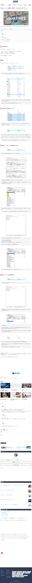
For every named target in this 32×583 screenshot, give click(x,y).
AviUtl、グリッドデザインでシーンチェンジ (26, 390)
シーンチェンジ (13, 536)
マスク (14, 576)
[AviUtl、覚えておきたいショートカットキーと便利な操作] (29, 505)
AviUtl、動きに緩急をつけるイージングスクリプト (10, 447)
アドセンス (19, 534)
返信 (29, 414)
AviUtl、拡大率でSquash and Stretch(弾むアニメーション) (4, 390)
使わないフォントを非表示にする (6, 39)
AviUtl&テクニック (15, 5)
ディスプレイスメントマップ (16, 575)
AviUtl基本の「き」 (9, 5)
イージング (24, 534)
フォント (26, 575)
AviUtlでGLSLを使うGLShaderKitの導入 (6, 499)
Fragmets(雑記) (8, 577)
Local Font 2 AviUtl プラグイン (5, 28)
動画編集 (18, 576)
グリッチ (8, 536)
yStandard (14, 534)
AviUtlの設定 (3, 534)
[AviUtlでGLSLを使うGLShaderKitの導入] (29, 500)
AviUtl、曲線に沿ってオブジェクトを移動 (16, 399)
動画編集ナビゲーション (3, 5)
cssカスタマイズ (9, 534)
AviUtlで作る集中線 (24, 399)
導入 (2, 36)
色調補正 (22, 576)
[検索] (30, 467)
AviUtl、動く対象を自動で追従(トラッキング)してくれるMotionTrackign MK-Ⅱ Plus (13, 485)
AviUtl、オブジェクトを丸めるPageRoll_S (6, 494)
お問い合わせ (25, 5)
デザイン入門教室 (4, 520)
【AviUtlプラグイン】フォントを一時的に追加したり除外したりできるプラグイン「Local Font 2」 (14, 29)
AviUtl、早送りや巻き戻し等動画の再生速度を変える (21, 447)
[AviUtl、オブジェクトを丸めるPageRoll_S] (29, 496)
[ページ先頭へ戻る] (2, 553)
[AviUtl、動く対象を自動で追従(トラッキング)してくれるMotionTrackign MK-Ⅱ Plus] (29, 486)
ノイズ (22, 575)
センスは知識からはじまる (6, 511)
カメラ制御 (3, 536)
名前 (1, 431)
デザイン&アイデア (20, 5)
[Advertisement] (8, 365)
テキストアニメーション (25, 536)
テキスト (18, 536)
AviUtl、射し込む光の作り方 (4, 399)
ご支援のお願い (29, 5)
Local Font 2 (3, 34)
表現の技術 (3, 512)
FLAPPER (17, 580)
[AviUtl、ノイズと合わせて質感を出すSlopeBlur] (29, 491)
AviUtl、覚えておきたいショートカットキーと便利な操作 (9, 504)
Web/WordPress (8, 576)
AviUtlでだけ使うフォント (5, 37)
